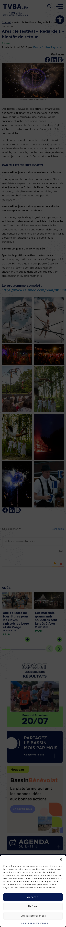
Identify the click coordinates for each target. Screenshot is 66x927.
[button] (61, 859)
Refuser (33, 906)
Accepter (33, 897)
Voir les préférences (33, 916)
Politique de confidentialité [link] (34, 923)
